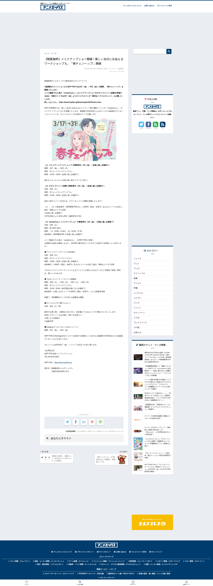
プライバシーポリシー (85, 552)
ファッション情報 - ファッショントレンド (109, 561)
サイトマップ (157, 552)
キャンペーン (104, 431)
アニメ (136, 264)
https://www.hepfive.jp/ (63, 362)
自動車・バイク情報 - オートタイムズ (82, 564)
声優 (135, 288)
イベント (94, 431)
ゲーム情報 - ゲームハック (79, 561)
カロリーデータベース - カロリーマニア (59, 573)
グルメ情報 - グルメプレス (20, 561)
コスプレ (137, 298)
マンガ (80, 431)
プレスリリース (117, 431)
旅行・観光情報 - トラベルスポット (50, 564)
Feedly (155, 128)
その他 (136, 327)
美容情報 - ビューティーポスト (140, 561)
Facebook (148, 128)
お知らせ (137, 332)
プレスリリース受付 (164, 6)
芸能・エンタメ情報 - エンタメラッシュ (49, 561)
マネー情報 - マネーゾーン (195, 561)
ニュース (137, 259)
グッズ (86, 431)
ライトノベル (139, 273)
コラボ (136, 318)
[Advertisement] (106, 29)
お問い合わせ (149, 6)
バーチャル (138, 293)
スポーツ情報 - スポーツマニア (168, 561)
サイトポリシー (105, 552)
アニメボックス (109, 577)
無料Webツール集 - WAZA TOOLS (121, 573)
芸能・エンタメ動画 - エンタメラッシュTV (161, 564)
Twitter (141, 128)
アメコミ (137, 283)
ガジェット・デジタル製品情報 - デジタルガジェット (121, 564)
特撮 (135, 278)
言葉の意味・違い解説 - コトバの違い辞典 (154, 573)
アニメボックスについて (132, 6)
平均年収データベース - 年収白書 (91, 573)
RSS (162, 128)
